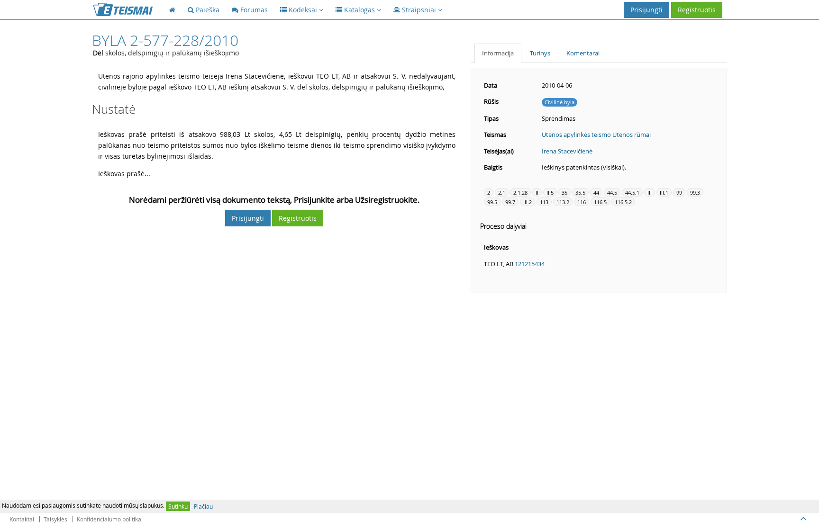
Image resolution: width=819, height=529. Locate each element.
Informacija (498, 53)
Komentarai (583, 53)
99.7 (510, 202)
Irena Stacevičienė (567, 151)
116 (581, 202)
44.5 (612, 192)
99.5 (492, 202)
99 (679, 192)
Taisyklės (55, 519)
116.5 (600, 202)
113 (544, 202)
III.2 (527, 202)
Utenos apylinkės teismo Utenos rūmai (596, 134)
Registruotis (697, 9)
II (537, 192)
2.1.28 (520, 192)
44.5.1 (632, 192)
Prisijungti (646, 9)
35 (564, 192)
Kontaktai (21, 519)
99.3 (695, 192)
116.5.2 (623, 202)
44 (596, 192)
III (649, 192)
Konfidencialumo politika (109, 519)
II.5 (550, 192)
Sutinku (178, 506)
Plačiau (203, 506)
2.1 (501, 192)
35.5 (580, 192)
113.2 (562, 202)
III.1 (664, 192)
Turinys (540, 53)
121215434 (530, 264)
